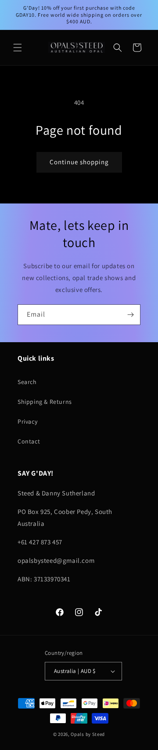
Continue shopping (79, 162)
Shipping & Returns (45, 402)
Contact (29, 441)
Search (27, 382)
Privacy (27, 421)
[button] (17, 47)
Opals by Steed (88, 734)
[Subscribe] (130, 314)
